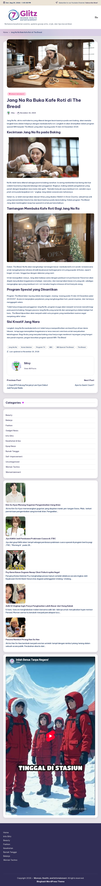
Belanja (9, 420)
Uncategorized (12, 462)
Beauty (9, 415)
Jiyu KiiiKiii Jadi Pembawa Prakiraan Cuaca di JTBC (31, 538)
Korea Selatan (26, 347)
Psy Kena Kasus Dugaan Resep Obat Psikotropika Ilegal (33, 572)
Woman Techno (13, 467)
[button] (30, 368)
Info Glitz (10, 436)
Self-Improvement (14, 456)
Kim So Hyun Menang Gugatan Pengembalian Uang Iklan (33, 505)
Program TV (40, 347)
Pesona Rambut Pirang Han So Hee (22, 639)
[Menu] (96, 17)
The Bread (82, 347)
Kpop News (11, 446)
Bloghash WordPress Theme (50, 881)
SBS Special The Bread (65, 347)
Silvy (27, 363)
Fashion (9, 425)
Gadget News (12, 430)
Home (6, 832)
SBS (50, 347)
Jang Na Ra (13, 347)
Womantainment (16, 94)
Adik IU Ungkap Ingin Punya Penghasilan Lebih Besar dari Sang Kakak (39, 606)
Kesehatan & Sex (13, 441)
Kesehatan (8, 848)
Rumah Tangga (12, 451)
